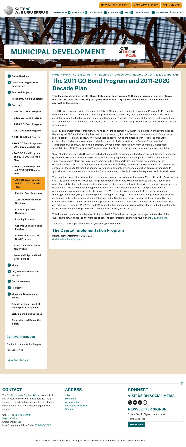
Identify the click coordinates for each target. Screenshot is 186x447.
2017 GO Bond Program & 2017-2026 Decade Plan (28, 145)
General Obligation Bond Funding (28, 227)
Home (55, 74)
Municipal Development (78, 74)
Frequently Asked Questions (27, 98)
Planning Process (24, 219)
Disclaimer (71, 398)
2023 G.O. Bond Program (28, 124)
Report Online (9, 418)
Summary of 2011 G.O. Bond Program (27, 237)
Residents (78, 12)
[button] (162, 12)
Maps (15, 265)
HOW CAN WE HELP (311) (115, 5)
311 (9, 415)
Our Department (21, 281)
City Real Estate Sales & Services (25, 273)
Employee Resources (76, 405)
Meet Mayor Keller (145, 5)
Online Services (20, 76)
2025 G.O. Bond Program (28, 118)
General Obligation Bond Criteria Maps (27, 257)
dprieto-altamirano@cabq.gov (68, 239)
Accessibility (72, 402)
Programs (104, 74)
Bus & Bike (114, 12)
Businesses (60, 12)
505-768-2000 (23, 415)
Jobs (127, 12)
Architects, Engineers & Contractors (25, 84)
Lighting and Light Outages (27, 313)
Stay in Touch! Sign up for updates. (147, 414)
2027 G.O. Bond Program (27, 111)
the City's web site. (158, 217)
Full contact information (18, 360)
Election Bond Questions (28, 193)
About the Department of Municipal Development (26, 306)
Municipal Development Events (25, 296)
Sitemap (69, 409)
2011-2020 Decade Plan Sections (28, 201)
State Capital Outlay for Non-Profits (27, 247)
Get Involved (171, 5)
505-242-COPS (42, 425)
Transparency (142, 12)
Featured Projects (22, 92)
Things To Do (95, 12)
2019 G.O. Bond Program (27, 137)
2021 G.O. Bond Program (27, 130)
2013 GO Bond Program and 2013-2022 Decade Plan (27, 170)
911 (19, 421)
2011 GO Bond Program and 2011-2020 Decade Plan (27, 183)
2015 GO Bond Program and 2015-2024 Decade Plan (27, 157)
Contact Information (21, 336)
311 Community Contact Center (23, 395)
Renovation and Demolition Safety (26, 322)
